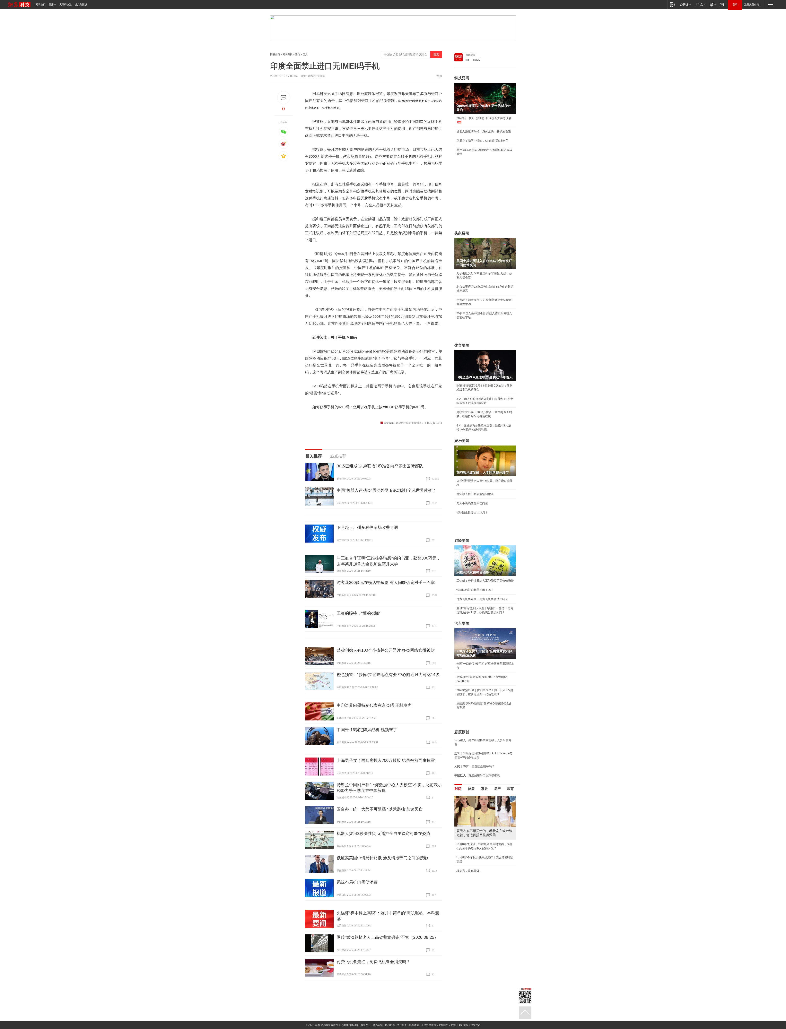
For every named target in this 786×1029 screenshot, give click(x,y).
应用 (51, 4)
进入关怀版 (81, 4)
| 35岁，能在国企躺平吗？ (474, 766)
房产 (497, 788)
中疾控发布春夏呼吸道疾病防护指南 (479, 867)
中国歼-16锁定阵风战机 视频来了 (367, 729)
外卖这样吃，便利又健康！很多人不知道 (482, 858)
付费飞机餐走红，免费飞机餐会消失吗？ (373, 961)
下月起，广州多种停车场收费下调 (367, 527)
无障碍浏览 (65, 4)
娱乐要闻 (461, 441)
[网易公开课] (685, 4)
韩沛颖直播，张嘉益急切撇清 (475, 494)
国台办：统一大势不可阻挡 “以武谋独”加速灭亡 (380, 809)
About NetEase (350, 1024)
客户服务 (402, 1024)
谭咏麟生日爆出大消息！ (472, 512)
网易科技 (287, 54)
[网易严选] (700, 4)
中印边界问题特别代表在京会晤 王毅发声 (374, 705)
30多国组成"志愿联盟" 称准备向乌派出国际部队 (380, 466)
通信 (297, 54)
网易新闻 (470, 54)
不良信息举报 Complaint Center (438, 1024)
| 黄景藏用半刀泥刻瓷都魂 (477, 775)
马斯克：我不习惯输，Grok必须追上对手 (482, 140)
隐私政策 (414, 1024)
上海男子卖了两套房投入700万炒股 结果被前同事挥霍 (386, 760)
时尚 (458, 788)
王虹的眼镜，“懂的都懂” (359, 613)
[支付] (712, 4)
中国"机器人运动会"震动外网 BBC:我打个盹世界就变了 (386, 490)
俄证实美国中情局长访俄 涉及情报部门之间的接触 (382, 858)
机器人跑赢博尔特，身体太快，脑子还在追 (483, 131)
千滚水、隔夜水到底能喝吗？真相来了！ (482, 849)
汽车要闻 (461, 623)
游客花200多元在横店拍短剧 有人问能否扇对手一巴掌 (386, 582)
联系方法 (378, 1024)
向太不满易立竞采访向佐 (472, 503)
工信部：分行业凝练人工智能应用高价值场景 (485, 580)
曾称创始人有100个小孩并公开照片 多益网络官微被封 (386, 650)
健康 (471, 788)
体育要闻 (461, 345)
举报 (439, 76)
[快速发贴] (283, 97)
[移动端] (672, 4)
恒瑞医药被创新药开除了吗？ (475, 589)
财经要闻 (461, 540)
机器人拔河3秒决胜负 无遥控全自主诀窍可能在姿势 (383, 833)
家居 (484, 788)
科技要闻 (461, 78)
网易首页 (40, 4)
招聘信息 (390, 1024)
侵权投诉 (475, 1024)
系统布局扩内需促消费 (357, 882)
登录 (735, 4)
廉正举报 (463, 1024)
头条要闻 (461, 233)
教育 (510, 788)
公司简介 (366, 1024)
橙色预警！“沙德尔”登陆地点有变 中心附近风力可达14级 (388, 674)
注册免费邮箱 (751, 4)
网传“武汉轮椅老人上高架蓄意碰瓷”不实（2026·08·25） (387, 937)
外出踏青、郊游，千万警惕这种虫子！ (480, 840)
